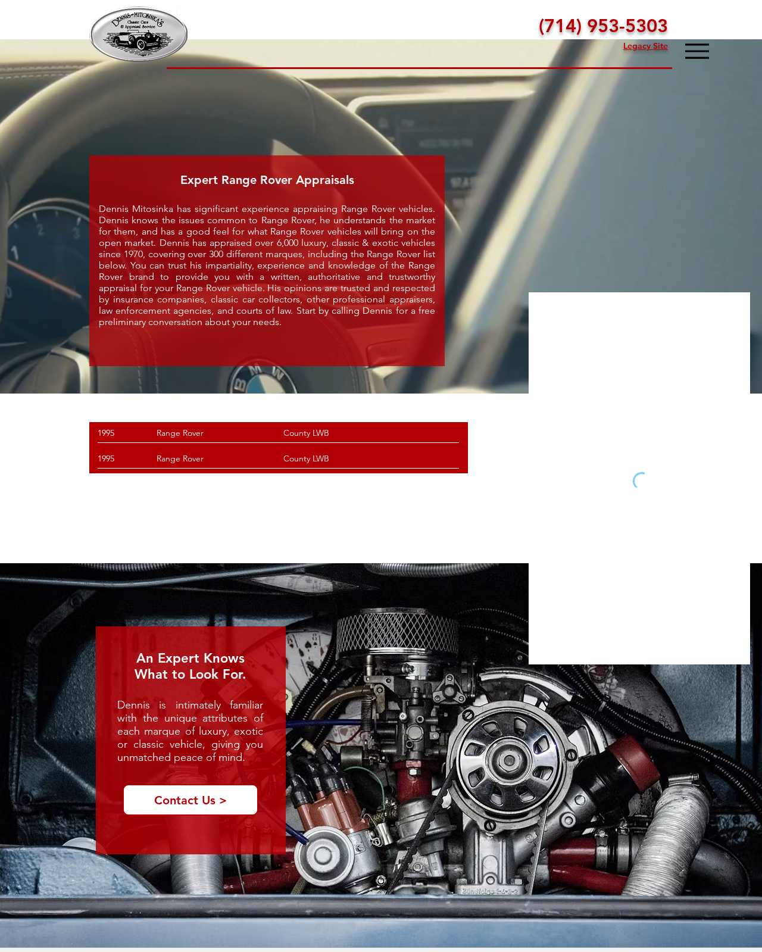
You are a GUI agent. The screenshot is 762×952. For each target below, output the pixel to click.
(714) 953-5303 (603, 26)
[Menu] (697, 51)
